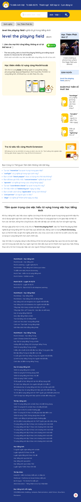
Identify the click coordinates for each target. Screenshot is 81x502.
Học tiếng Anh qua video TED (24, 464)
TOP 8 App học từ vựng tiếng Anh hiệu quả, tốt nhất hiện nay (35, 390)
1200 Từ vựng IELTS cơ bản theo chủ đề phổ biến (30, 407)
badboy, (28, 492)
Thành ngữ (44, 5)
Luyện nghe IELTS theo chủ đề (24, 452)
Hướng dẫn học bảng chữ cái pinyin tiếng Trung (30, 344)
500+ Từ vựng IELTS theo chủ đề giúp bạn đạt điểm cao (33, 413)
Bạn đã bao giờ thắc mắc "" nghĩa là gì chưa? (27, 179)
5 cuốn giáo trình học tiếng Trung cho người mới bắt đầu (33, 356)
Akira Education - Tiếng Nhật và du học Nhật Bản (31, 484)
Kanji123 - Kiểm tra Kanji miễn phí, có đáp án (29, 475)
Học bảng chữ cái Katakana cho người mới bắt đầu (31, 304)
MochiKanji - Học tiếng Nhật (23, 296)
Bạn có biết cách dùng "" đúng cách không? (25, 192)
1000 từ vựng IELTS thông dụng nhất (26, 373)
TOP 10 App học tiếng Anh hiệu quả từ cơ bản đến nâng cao (34, 395)
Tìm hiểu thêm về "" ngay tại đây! (22, 189)
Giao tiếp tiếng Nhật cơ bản (23, 316)
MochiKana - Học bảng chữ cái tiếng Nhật (28, 299)
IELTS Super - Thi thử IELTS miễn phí (26, 481)
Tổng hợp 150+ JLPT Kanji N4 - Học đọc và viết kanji (32, 310)
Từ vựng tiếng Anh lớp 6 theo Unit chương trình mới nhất (33, 441)
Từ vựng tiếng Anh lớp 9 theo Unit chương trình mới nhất (33, 432)
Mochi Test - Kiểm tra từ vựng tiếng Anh (27, 273)
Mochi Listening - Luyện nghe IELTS (26, 265)
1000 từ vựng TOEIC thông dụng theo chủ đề (29, 415)
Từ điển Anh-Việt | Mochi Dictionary (26, 270)
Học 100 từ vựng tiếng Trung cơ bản (26, 341)
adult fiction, (53, 492)
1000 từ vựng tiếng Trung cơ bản (25, 347)
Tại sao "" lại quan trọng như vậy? (24, 186)
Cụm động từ (66, 5)
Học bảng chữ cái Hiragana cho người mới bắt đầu (31, 302)
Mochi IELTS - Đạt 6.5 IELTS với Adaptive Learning (30, 287)
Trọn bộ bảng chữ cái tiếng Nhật (25, 319)
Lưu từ (52, 45)
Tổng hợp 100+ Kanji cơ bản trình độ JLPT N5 (29, 307)
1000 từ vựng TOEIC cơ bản (23, 378)
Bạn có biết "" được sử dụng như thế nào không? (28, 176)
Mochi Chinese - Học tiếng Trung (25, 336)
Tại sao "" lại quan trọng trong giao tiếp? (23, 170)
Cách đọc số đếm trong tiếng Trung (26, 361)
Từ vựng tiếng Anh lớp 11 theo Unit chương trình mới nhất (33, 427)
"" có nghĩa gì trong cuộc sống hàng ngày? (23, 182)
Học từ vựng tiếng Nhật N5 (23, 313)
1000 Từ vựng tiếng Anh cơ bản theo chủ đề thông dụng (33, 404)
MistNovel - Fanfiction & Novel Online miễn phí (30, 478)
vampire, (35, 492)
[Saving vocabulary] (76, 495)
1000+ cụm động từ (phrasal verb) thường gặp (30, 418)
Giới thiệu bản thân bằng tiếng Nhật (26, 327)
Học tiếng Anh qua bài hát (23, 458)
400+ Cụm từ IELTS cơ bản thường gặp (27, 410)
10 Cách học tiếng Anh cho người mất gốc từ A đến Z (32, 384)
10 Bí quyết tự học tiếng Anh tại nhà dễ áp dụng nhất (32, 381)
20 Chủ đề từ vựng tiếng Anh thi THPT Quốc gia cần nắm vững (35, 421)
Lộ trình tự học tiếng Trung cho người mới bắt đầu (31, 359)
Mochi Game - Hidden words (24, 276)
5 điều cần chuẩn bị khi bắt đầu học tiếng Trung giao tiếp (33, 350)
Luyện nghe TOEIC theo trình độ (25, 467)
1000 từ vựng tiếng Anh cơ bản (24, 370)
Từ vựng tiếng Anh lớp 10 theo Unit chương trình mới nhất (33, 430)
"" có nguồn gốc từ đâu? (18, 195)
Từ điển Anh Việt (17, 5)
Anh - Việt (54, 15)
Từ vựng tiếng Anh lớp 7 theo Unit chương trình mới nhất (33, 438)
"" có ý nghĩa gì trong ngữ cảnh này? (21, 173)
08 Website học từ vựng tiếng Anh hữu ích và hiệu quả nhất (34, 387)
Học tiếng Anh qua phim (22, 461)
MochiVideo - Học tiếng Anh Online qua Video (29, 267)
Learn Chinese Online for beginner (25, 339)
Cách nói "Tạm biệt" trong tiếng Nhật (26, 324)
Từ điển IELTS (32, 5)
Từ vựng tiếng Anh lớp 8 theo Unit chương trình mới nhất (33, 435)
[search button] (66, 15)
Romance (17, 495)
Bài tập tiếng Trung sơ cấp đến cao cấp (27, 353)
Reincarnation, (43, 492)
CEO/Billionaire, (19, 492)
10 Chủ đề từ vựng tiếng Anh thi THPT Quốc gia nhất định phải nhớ (36, 393)
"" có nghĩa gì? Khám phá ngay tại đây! (21, 198)
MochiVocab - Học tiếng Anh (24, 262)
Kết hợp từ (54, 5)
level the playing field (67, 79)
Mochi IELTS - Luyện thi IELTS (23, 285)
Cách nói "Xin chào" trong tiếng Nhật (26, 322)
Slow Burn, (61, 492)
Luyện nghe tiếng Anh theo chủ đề (25, 455)
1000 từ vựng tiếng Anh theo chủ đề (26, 376)
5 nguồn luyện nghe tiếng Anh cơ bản (26, 450)
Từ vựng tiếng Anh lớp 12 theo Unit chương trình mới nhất (33, 424)
